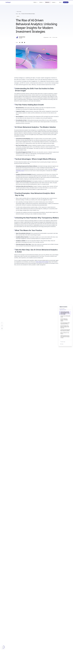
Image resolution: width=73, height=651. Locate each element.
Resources (47, 2)
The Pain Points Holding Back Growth (65, 316)
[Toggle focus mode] (2, 328)
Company (53, 2)
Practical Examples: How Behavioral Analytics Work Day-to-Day (64, 326)
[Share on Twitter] (20, 42)
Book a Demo (66, 2)
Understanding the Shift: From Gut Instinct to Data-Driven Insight (65, 312)
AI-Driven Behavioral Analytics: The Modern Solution (64, 319)
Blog (19, 13)
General (18, 16)
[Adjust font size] (2, 323)
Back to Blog (19, 11)
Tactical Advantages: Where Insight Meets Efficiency (65, 323)
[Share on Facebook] (25, 42)
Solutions (40, 2)
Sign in (60, 2)
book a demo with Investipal (42, 261)
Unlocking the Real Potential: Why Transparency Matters (65, 330)
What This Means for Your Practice (64, 333)
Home (17, 13)
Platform (35, 2)
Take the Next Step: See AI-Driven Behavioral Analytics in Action (65, 336)
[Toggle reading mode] (2, 325)
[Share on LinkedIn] (22, 42)
